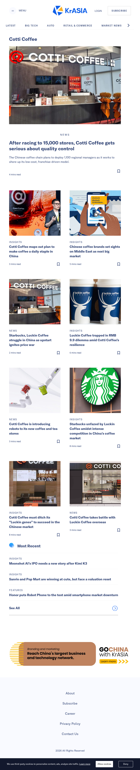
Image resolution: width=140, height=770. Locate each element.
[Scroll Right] (130, 25)
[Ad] (70, 653)
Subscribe (70, 703)
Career (70, 713)
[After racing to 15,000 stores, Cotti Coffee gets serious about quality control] (65, 85)
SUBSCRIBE (119, 10)
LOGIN (98, 10)
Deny (125, 764)
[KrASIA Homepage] (70, 11)
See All (14, 608)
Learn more (84, 764)
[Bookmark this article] (66, 171)
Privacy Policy (70, 724)
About (70, 693)
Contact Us (70, 734)
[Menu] (12, 10)
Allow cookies (104, 764)
